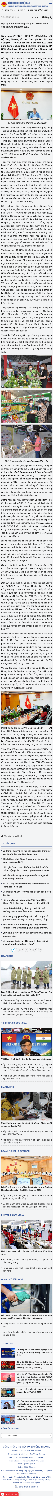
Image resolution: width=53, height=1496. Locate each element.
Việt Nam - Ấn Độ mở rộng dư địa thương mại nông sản (26, 1059)
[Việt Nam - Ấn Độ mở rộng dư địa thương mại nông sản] (26, 1042)
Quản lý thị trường (12, 1279)
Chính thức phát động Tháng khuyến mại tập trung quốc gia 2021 (25, 860)
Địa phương (7, 1087)
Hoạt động (7, 956)
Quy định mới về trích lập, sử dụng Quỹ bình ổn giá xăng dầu (27, 934)
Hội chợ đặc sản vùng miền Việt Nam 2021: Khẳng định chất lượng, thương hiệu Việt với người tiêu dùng (26, 902)
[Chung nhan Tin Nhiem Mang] (26, 1487)
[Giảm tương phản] (51, 17)
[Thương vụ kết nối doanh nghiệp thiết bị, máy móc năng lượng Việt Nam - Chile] (8, 1353)
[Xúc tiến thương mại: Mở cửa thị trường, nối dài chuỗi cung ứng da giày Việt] (26, 1106)
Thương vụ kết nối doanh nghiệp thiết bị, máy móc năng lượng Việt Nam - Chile (34, 1352)
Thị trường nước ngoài (14, 1023)
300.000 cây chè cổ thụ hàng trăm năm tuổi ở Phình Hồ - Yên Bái (25, 885)
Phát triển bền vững (12, 1215)
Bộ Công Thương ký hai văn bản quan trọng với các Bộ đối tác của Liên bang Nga (27, 852)
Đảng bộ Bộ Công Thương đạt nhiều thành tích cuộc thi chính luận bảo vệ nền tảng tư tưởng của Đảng (34, 1365)
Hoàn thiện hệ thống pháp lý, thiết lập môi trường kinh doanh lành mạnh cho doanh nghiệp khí (24, 910)
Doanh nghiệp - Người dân (15, 1151)
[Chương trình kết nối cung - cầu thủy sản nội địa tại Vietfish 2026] (8, 1392)
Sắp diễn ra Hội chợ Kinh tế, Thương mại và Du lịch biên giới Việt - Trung (34, 1417)
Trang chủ (8, 10)
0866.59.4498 (30, 1467)
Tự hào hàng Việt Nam (37, 10)
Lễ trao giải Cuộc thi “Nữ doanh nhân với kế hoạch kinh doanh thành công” (25, 942)
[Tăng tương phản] (48, 17)
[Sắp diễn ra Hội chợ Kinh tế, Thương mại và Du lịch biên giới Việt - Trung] (8, 1419)
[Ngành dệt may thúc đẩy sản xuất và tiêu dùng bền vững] (26, 1234)
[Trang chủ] (24, 4)
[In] (43, 17)
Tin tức (20, 10)
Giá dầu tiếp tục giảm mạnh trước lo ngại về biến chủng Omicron (25, 877)
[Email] (46, 17)
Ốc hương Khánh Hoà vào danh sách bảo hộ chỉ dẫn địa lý (27, 893)
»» (39, 950)
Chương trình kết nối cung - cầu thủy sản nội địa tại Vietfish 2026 (34, 1390)
